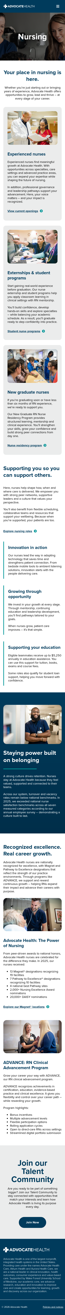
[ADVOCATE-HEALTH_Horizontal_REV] (19, 6)
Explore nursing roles (17, 531)
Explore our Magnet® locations (24, 1007)
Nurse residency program (25, 445)
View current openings (23, 211)
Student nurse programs (24, 331)
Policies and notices (53, 1307)
